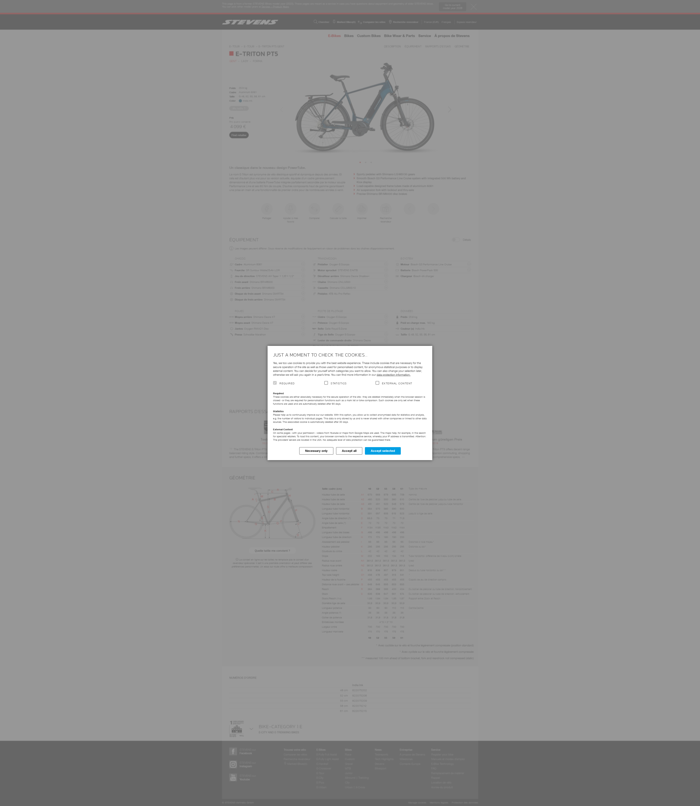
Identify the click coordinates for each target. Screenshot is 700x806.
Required (287, 383)
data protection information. (393, 374)
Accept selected (383, 451)
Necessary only (316, 451)
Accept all (349, 451)
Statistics (339, 383)
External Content (397, 383)
